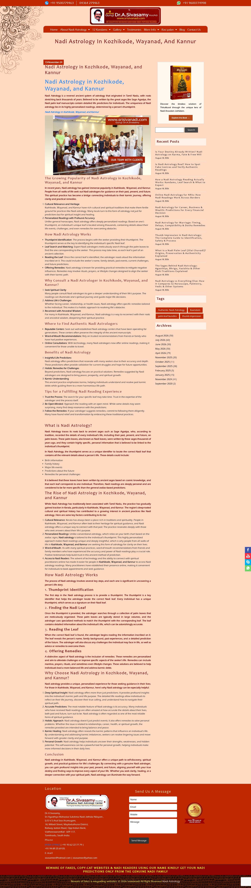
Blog (182, 29)
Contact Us (194, 29)
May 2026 (160, 348)
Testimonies (134, 29)
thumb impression (191, 316)
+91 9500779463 (62, 3)
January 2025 (162, 375)
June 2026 (160, 344)
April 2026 (160, 353)
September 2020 (163, 383)
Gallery (117, 29)
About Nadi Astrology (73, 29)
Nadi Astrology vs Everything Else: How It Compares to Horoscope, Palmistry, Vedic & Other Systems (180, 284)
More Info (150, 29)
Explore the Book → (181, 118)
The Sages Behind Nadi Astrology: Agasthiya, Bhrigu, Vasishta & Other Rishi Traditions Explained (177, 269)
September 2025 (163, 366)
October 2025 (162, 361)
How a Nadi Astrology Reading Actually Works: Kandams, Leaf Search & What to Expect (180, 182)
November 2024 (163, 379)
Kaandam (195, 310)
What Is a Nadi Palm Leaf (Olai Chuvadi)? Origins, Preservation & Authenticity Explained (180, 253)
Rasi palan (168, 29)
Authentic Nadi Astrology (171, 310)
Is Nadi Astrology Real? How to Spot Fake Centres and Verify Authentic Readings (177, 167)
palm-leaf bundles (167, 316)
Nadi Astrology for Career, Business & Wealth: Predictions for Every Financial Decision (179, 210)
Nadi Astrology (171, 881)
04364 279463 (89, 3)
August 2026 (162, 335)
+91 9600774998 (194, 3)
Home (54, 29)
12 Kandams (99, 29)
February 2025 (163, 370)
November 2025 (163, 357)
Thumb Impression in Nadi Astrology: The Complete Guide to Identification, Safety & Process (178, 238)
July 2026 (160, 340)
